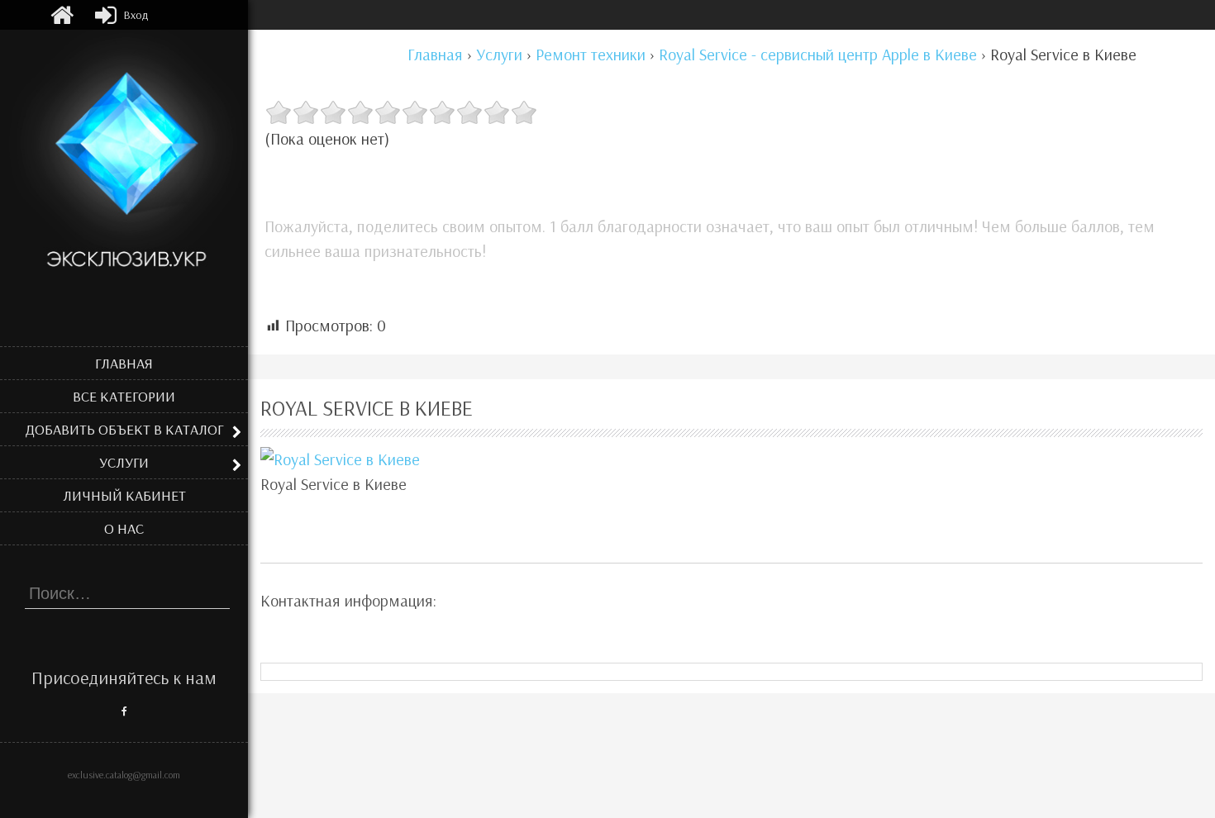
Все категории (124, 396)
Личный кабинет (124, 495)
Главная (124, 363)
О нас (124, 528)
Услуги (124, 462)
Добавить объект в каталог (124, 429)
